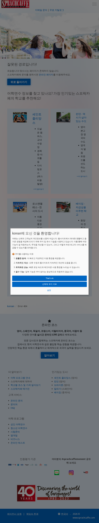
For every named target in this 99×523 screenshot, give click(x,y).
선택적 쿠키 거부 (49, 284)
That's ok (49, 278)
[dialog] (49, 261)
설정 (49, 290)
